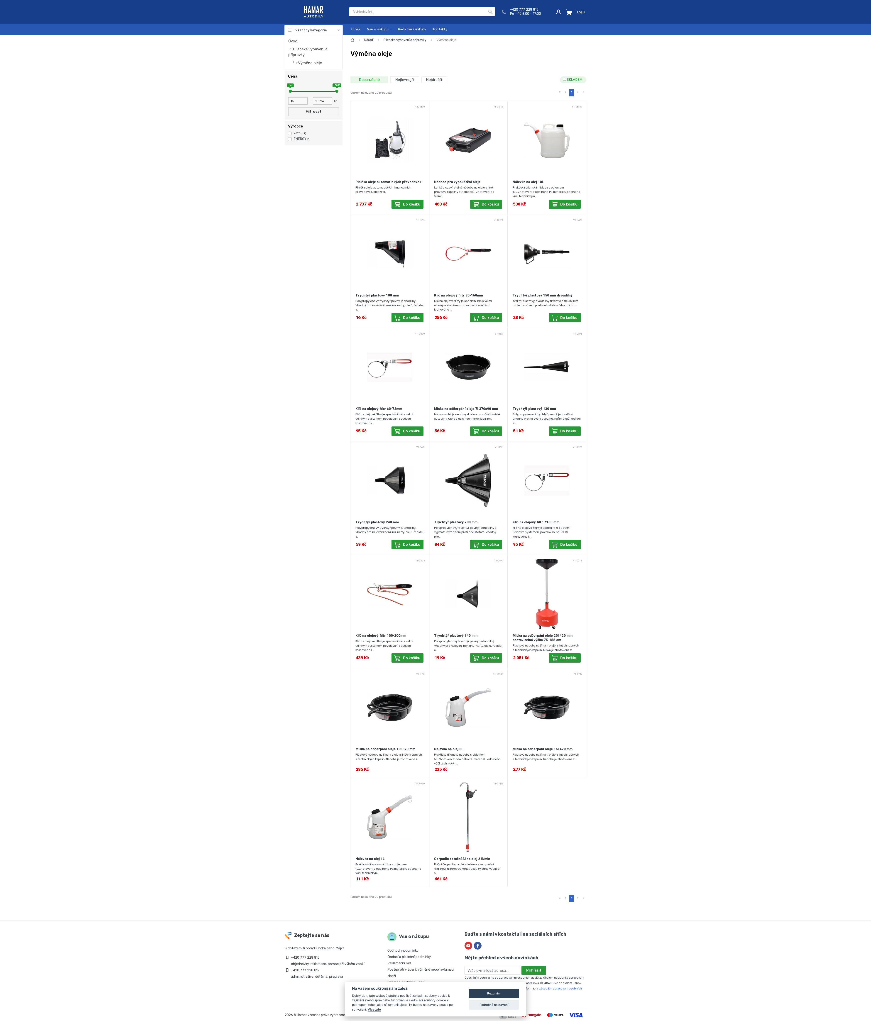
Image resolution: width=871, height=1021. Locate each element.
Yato (300, 133)
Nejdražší (434, 80)
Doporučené (369, 80)
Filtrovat (313, 111)
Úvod (292, 41)
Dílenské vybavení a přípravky (405, 40)
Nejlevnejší (404, 80)
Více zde (374, 1009)
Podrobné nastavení (494, 1004)
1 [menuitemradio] (571, 93)
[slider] (290, 91)
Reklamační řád (399, 963)
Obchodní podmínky (402, 950)
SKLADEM (574, 80)
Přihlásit (533, 970)
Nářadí (369, 40)
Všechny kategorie (311, 30)
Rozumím (494, 993)
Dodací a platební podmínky (409, 957)
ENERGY (302, 139)
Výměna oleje (310, 63)
